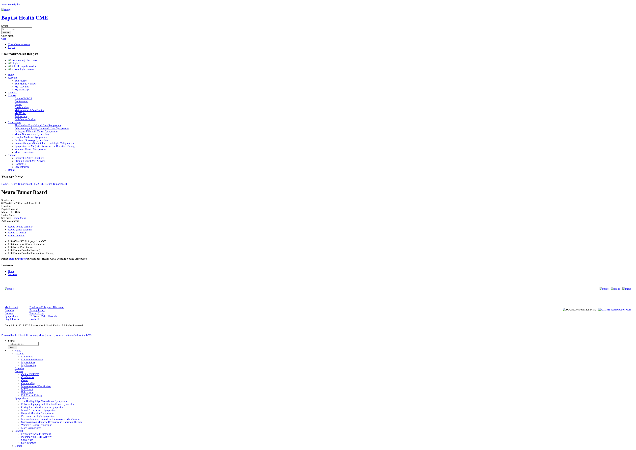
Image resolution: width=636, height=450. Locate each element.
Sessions (12, 274)
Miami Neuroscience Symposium (32, 134)
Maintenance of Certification (29, 110)
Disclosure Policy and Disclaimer (46, 307)
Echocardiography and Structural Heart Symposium (42, 128)
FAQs (32, 316)
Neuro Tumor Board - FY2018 (26, 184)
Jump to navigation (11, 4)
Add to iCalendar (17, 232)
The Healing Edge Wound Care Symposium (38, 125)
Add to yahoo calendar (20, 229)
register (22, 258)
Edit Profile (20, 80)
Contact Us (20, 164)
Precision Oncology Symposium (31, 140)
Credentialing (22, 107)
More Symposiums (24, 152)
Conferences (21, 101)
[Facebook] (604, 288)
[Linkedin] (626, 288)
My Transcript (22, 89)
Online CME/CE (23, 98)
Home (11, 74)
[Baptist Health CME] (9, 288)
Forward (29, 69)
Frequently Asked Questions (29, 158)
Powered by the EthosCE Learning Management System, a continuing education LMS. (46, 335)
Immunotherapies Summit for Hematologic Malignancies (44, 143)
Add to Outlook (16, 235)
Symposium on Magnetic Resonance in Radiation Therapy (45, 146)
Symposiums (14, 122)
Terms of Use (36, 313)
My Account (11, 307)
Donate (12, 169)
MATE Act (20, 113)
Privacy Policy (37, 310)
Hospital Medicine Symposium (31, 137)
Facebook (31, 60)
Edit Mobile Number (25, 83)
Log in (11, 47)
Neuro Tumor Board (56, 184)
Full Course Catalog (25, 119)
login (11, 258)
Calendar (12, 92)
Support (12, 155)
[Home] (5, 9)
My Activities (22, 86)
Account (12, 77)
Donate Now (307, 288)
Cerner (18, 104)
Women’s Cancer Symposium (30, 149)
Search (4, 25)
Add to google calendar (20, 226)
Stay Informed (22, 166)
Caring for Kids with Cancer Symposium (36, 131)
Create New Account (19, 44)
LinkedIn (31, 66)
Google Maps (19, 218)
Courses (12, 95)
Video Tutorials (49, 316)
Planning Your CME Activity (30, 161)
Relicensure (21, 116)
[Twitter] (615, 288)
